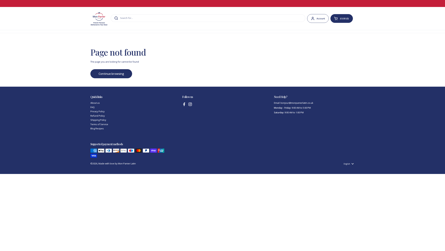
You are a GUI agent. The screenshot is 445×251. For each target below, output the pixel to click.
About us (95, 102)
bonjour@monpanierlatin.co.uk (297, 102)
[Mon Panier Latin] (99, 18)
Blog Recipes (97, 128)
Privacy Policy (97, 111)
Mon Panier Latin (127, 163)
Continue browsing (111, 74)
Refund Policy (97, 115)
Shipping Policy (98, 119)
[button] (341, 18)
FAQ (92, 107)
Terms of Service (99, 124)
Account (321, 18)
